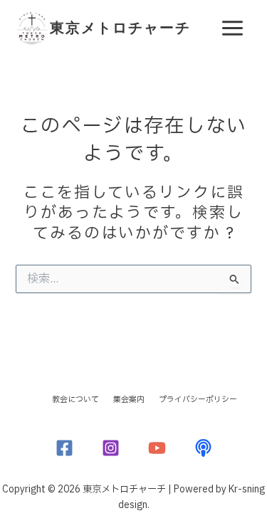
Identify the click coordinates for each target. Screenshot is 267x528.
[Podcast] (203, 448)
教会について (75, 400)
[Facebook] (64, 448)
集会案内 (129, 400)
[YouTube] (157, 448)
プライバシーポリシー (198, 400)
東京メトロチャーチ (120, 28)
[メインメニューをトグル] (232, 28)
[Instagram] (111, 448)
